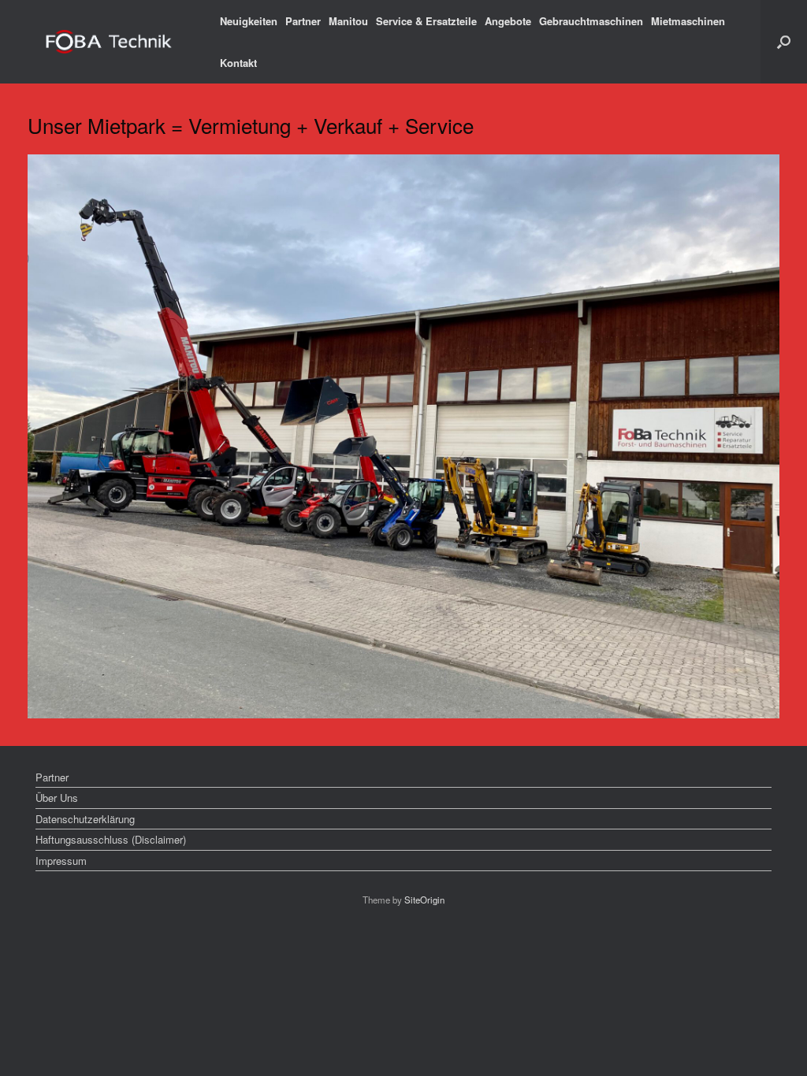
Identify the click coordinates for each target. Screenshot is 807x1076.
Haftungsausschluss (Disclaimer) (110, 839)
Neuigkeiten (248, 20)
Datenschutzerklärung (85, 818)
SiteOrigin (424, 899)
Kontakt (238, 62)
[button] (784, 41)
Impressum (61, 860)
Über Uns (56, 797)
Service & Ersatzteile (426, 20)
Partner (303, 20)
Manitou (348, 20)
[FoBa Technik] (110, 42)
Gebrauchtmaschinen (591, 20)
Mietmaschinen (688, 20)
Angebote (508, 20)
